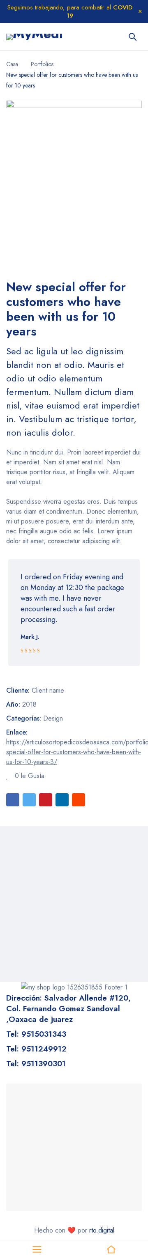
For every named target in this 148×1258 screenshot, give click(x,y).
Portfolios (42, 64)
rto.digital (101, 1230)
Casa (12, 64)
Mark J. (30, 637)
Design (53, 718)
